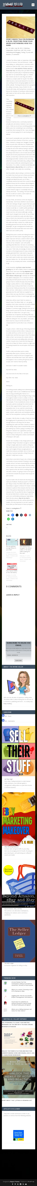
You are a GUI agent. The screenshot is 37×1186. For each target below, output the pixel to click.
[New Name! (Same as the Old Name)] (12, 566)
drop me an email (24, 498)
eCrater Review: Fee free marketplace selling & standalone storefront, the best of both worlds (22, 983)
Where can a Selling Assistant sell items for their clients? (22, 1010)
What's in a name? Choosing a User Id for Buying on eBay (22, 990)
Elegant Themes (14, 1181)
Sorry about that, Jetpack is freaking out (17, 1100)
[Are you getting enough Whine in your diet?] (12, 542)
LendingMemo (25, 116)
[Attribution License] (30, 116)
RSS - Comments (9, 721)
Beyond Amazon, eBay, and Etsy (13, 908)
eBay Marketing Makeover (11, 847)
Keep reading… (8, 703)
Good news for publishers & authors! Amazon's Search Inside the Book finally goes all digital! (21, 1003)
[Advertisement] (18, 1166)
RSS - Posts (7, 716)
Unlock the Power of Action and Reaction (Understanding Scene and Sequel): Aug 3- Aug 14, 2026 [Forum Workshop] (18, 1053)
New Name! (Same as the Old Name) (11, 571)
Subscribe (18, 660)
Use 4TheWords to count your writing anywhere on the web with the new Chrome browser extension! (17, 1024)
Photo (19, 116)
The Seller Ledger (9, 963)
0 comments (15, 54)
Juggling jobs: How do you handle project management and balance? (22, 996)
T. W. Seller (11, 48)
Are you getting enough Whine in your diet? (11, 548)
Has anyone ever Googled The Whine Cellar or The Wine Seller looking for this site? (26, 549)
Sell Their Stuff (8, 779)
